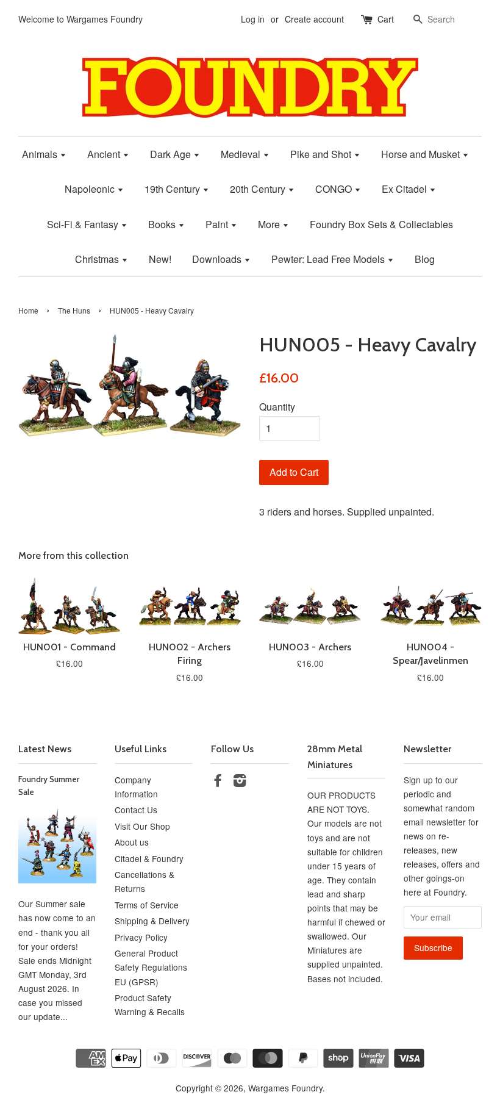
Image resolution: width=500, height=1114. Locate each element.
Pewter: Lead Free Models (329, 259)
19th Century (173, 189)
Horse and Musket (421, 154)
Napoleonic (91, 189)
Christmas (98, 259)
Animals (41, 154)
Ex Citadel (405, 189)
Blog (425, 259)
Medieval (242, 154)
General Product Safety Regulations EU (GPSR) (151, 967)
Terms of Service (147, 905)
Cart (385, 19)
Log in (253, 19)
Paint (217, 224)
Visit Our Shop (142, 826)
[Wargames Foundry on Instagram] (239, 782)
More (270, 224)
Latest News (44, 749)
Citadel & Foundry (149, 858)
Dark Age (171, 154)
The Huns (74, 310)
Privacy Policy (141, 937)
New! (160, 259)
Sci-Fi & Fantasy (84, 224)
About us (132, 842)
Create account (314, 19)
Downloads (218, 259)
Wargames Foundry (285, 1088)
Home (28, 310)
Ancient (105, 154)
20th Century (259, 189)
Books (163, 224)
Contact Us (136, 809)
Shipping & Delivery (152, 921)
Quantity (277, 407)
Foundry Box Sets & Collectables (381, 224)
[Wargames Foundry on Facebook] (217, 782)
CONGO (334, 189)
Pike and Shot (322, 154)
